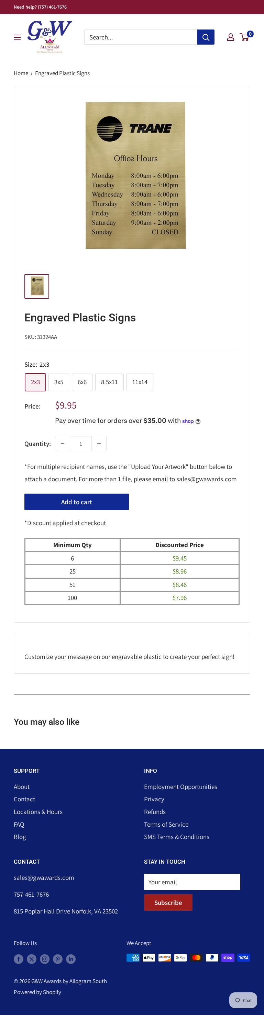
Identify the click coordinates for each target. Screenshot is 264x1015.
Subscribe (168, 902)
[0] (244, 37)
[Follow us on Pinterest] (58, 959)
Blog (20, 837)
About (22, 786)
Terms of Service (166, 824)
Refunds (155, 811)
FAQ (19, 824)
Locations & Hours (38, 811)
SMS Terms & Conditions (176, 837)
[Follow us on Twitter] (31, 959)
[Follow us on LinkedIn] (71, 959)
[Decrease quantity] (62, 443)
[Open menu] (17, 37)
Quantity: (37, 443)
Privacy (154, 799)
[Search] (205, 37)
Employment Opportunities (180, 786)
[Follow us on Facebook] (18, 959)
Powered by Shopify (37, 992)
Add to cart (76, 502)
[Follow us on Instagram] (45, 959)
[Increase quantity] (99, 443)
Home (21, 73)
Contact (24, 799)
